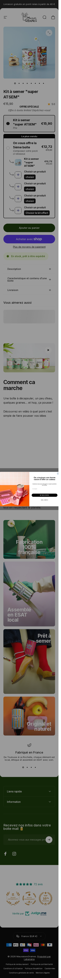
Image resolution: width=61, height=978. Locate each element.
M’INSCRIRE (44, 495)
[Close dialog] (58, 473)
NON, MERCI (44, 499)
